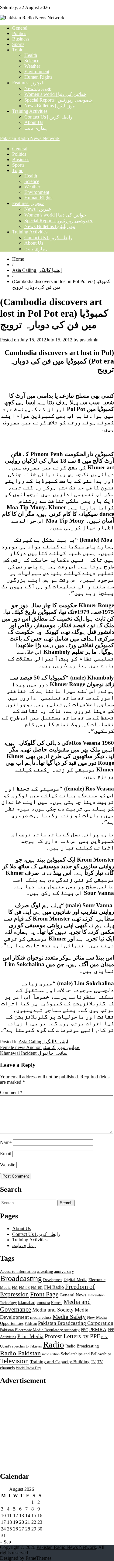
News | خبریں (37, 88)
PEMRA (97, 1329)
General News (73, 1294)
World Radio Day (28, 1368)
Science (31, 60)
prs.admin (89, 339)
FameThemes (38, 1558)
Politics (19, 33)
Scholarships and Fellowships (86, 1354)
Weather (32, 66)
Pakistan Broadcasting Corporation (75, 1323)
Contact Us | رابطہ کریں (48, 116)
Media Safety (69, 1316)
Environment (36, 71)
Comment (11, 1092)
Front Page (44, 1294)
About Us (33, 122)
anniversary (64, 1271)
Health (30, 55)
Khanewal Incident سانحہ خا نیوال (33, 1053)
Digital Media (75, 1279)
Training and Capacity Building (60, 1361)
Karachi (56, 1303)
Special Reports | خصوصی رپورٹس (58, 100)
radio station (51, 1354)
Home (18, 259)
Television (14, 1361)
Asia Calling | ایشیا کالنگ (37, 270)
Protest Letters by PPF (72, 1336)
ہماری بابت (36, 128)
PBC (84, 1330)
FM (15, 1288)
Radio (53, 1344)
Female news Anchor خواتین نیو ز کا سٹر (40, 1047)
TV (93, 1362)
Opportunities (11, 1323)
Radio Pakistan (20, 1353)
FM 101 (37, 1288)
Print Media (30, 1336)
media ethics (40, 1317)
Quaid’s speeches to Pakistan (21, 1346)
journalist (43, 1303)
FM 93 (24, 1288)
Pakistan (31, 1323)
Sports (18, 44)
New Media (97, 1317)
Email (5, 1153)
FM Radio (54, 1287)
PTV (104, 1337)
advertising (45, 1271)
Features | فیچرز (28, 82)
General (19, 28)
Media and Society (53, 1310)
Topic (17, 49)
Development (52, 1280)
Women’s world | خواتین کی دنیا (55, 94)
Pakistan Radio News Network (30, 138)
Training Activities (29, 111)
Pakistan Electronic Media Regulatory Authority (40, 1330)
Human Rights (38, 77)
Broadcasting (21, 1278)
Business (20, 38)
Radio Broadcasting (82, 1346)
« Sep (5, 1541)
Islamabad (26, 1302)
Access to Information (18, 1271)
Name (6, 1142)
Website (7, 1164)
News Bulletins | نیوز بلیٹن (49, 105)
